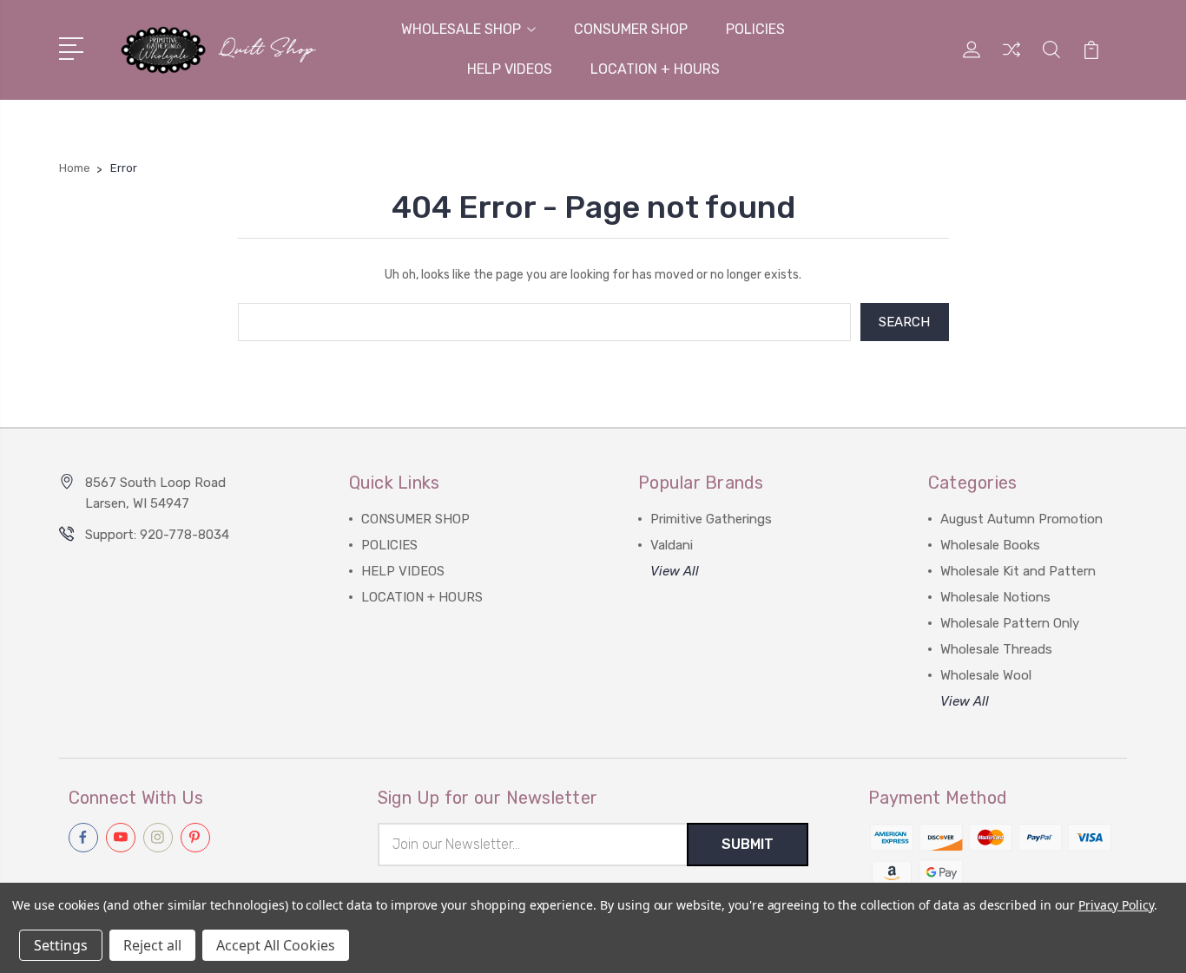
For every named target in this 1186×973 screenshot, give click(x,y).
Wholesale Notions (995, 597)
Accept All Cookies (275, 945)
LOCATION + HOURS (655, 69)
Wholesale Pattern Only (1009, 623)
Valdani (671, 545)
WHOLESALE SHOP (461, 29)
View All (674, 571)
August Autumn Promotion (1021, 519)
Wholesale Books (990, 545)
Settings (61, 945)
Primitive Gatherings (711, 519)
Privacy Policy (1116, 905)
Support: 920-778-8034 (157, 534)
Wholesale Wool (985, 675)
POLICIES (755, 29)
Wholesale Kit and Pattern (1018, 571)
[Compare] (1011, 60)
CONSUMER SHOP (631, 29)
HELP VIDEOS (509, 69)
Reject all (152, 945)
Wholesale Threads (996, 649)
